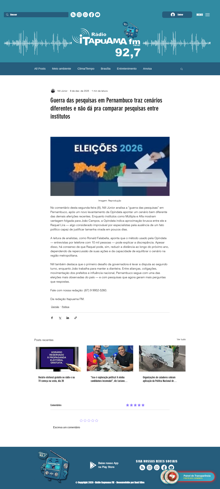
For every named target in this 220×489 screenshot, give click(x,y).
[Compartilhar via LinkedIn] (67, 317)
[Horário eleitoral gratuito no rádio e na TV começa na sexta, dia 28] (57, 358)
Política (65, 306)
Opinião (55, 306)
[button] (181, 69)
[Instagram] (79, 14)
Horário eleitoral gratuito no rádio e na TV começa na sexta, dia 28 (56, 379)
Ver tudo (181, 339)
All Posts (40, 68)
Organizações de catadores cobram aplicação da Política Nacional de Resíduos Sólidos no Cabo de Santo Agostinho (159, 379)
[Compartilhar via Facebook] (51, 317)
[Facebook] (91, 14)
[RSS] (73, 14)
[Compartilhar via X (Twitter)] (59, 317)
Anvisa (147, 68)
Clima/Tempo (85, 68)
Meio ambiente (61, 68)
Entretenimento (127, 68)
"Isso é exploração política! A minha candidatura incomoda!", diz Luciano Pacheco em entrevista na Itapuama (108, 379)
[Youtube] (97, 14)
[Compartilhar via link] (75, 317)
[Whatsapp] (85, 14)
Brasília (105, 68)
